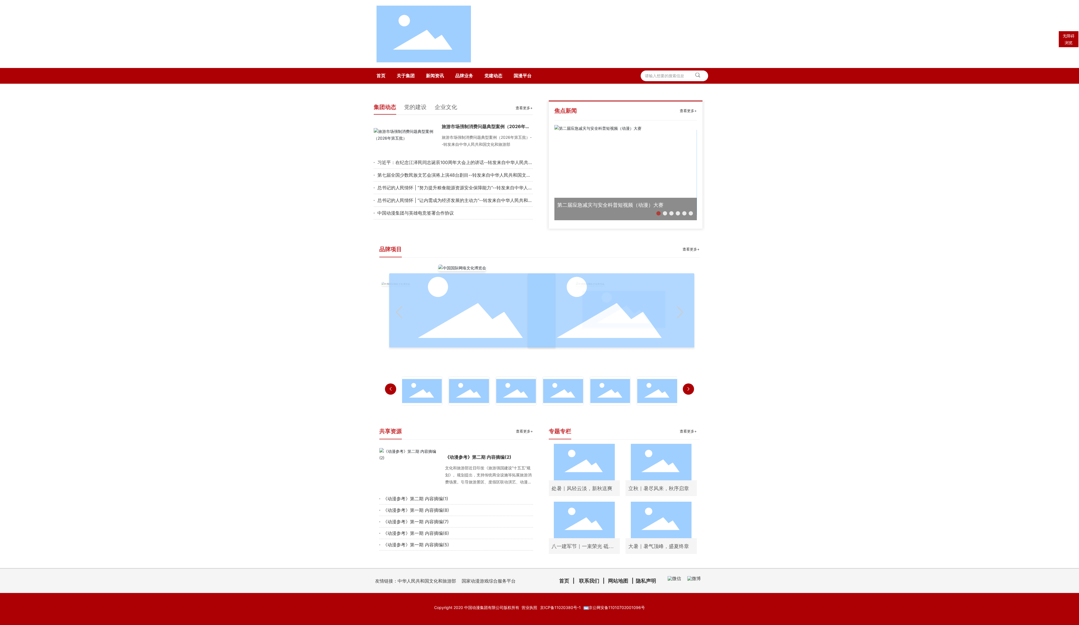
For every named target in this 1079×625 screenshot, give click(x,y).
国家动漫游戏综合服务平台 (489, 581)
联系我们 (589, 581)
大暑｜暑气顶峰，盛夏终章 (658, 546)
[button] (658, 213)
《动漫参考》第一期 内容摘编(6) (416, 533)
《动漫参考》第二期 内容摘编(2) (478, 457)
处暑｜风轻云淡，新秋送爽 (582, 488)
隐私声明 (646, 581)
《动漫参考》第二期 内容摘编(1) (415, 498)
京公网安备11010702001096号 (617, 607)
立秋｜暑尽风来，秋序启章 (658, 488)
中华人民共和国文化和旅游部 (427, 581)
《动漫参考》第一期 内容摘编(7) (416, 521)
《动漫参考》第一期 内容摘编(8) (416, 510)
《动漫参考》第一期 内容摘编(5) (416, 544)
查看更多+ (524, 108)
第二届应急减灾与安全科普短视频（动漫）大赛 (610, 205)
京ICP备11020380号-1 (560, 607)
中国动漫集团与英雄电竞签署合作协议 (415, 213)
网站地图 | (622, 581)
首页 (564, 581)
